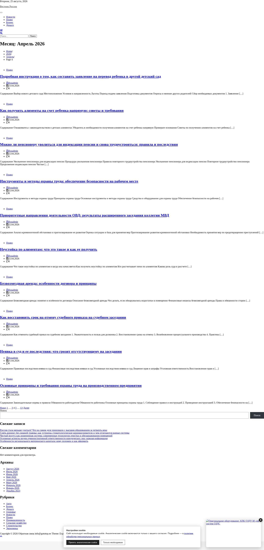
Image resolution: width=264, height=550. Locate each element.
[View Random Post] (1, 30)
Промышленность (15, 520)
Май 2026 (11, 477)
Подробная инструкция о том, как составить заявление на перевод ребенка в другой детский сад (80, 76)
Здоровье (11, 512)
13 (21, 408)
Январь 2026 (12, 488)
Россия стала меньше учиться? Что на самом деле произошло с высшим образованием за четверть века (53, 430)
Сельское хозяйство (16, 523)
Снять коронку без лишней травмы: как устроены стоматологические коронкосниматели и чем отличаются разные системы (64, 433)
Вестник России (8, 6)
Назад (3, 408)
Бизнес (9, 22)
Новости (10, 17)
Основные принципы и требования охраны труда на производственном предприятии (71, 385)
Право (9, 19)
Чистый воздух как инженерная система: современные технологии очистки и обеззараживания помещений (56, 435)
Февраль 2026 (13, 485)
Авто (8, 503)
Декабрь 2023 (13, 491)
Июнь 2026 (12, 474)
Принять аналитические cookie (83, 542)
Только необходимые (113, 542)
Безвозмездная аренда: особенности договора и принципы (48, 283)
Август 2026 (12, 469)
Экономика (12, 528)
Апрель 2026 (12, 480)
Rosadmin (13, 83)
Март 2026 (11, 482)
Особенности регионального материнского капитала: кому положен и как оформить (44, 441)
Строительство (14, 525)
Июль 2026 (12, 471)
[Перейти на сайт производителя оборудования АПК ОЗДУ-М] (233, 533)
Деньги (10, 25)
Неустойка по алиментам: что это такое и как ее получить (48, 249)
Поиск (3, 410)
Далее (26, 408)
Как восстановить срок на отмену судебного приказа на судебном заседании (63, 317)
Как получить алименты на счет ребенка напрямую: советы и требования (62, 110)
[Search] (1, 33)
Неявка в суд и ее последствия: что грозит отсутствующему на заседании (61, 351)
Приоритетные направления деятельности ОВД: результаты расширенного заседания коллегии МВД (84, 215)
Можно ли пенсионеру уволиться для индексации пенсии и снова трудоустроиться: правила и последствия (89, 144)
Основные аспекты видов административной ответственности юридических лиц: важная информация (54, 438)
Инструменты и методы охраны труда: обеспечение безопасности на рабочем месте (69, 181)
